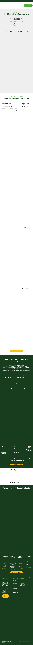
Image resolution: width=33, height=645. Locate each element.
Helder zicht (14, 580)
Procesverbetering (15, 592)
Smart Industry (15, 588)
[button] (28, 5)
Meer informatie (4, 568)
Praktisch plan (15, 583)
